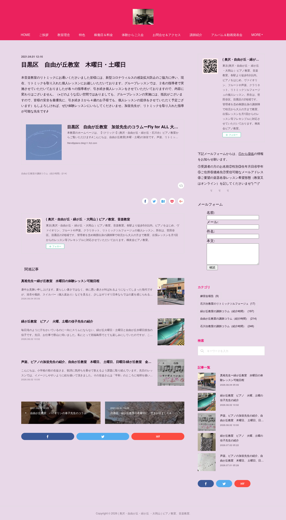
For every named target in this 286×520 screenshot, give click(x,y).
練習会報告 (209, 296)
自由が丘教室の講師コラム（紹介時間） (228, 318)
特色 (82, 34)
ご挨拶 (43, 34)
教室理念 (63, 34)
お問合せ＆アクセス (167, 34)
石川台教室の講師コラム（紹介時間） (227, 326)
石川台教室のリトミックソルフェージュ (227, 303)
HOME (25, 34)
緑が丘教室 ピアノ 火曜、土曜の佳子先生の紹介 (57, 321)
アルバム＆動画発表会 (226, 34)
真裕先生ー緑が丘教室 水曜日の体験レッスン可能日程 (60, 280)
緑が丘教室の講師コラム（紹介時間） (227, 311)
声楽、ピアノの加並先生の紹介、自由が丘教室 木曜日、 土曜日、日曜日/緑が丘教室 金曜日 (87, 361)
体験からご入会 (133, 34)
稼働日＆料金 (103, 34)
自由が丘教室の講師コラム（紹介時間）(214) (44, 173)
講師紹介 (196, 34)
